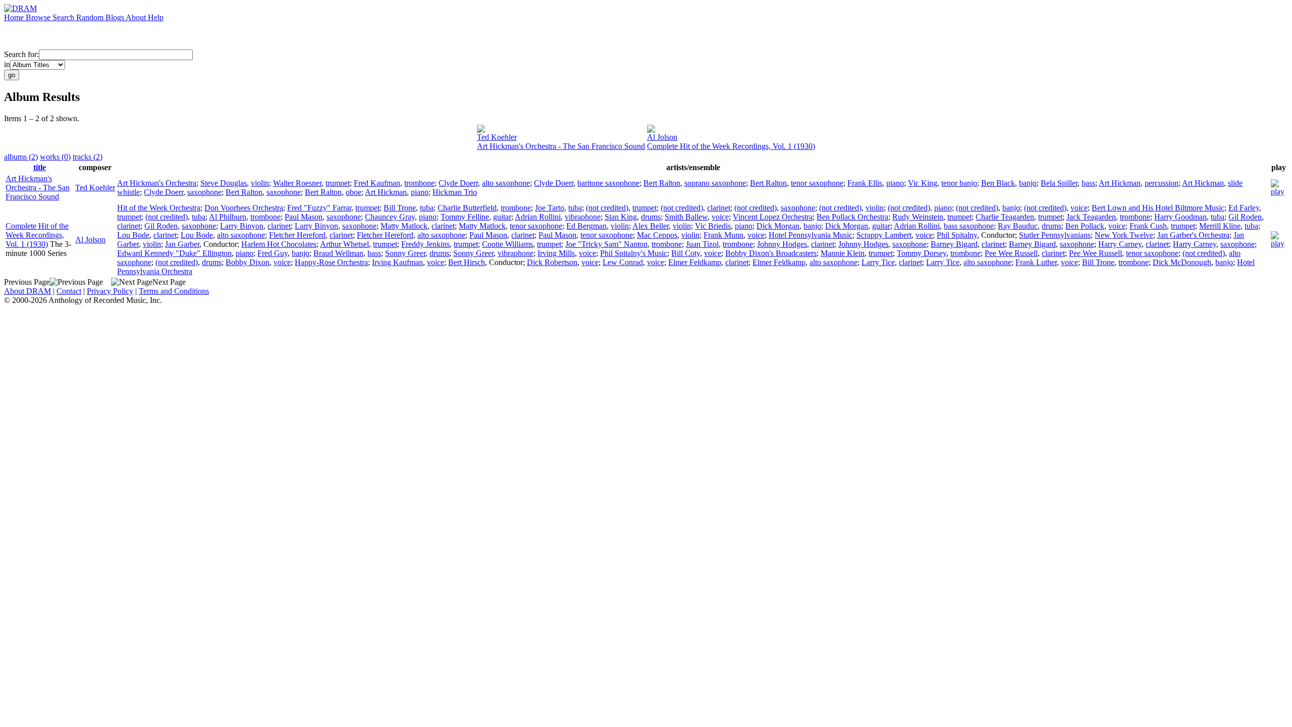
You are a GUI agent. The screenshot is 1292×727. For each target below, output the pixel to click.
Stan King (621, 217)
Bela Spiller (1059, 183)
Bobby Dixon (248, 262)
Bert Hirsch (466, 262)
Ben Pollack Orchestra (852, 217)
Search (64, 17)
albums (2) (21, 156)
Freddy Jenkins (425, 244)
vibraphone (583, 217)
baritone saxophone (608, 183)
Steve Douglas (223, 183)
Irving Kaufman (397, 262)
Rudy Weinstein (917, 217)
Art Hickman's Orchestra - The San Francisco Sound (561, 146)
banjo (1028, 183)
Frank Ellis (864, 183)
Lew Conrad (623, 262)
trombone (419, 183)
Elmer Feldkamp (694, 262)
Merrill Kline (1220, 226)
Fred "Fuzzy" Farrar (319, 207)
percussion (1161, 183)
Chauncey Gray (390, 217)
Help (156, 17)
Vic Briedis (713, 226)
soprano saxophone (715, 183)
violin (260, 183)
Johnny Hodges (782, 244)
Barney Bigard (954, 244)
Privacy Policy (110, 291)
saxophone (204, 192)
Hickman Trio (455, 192)
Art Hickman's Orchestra (156, 183)
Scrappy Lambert (883, 235)
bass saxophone (969, 226)
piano (895, 183)
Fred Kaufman (377, 183)
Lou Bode (133, 235)
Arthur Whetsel (344, 244)
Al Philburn (227, 217)
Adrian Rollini (538, 217)
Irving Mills (556, 253)
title (39, 167)
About (137, 17)
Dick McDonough (1182, 262)
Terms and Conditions (174, 291)
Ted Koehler (497, 137)
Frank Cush (1148, 226)
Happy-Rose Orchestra (331, 262)
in (7, 64)
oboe (353, 192)
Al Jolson (662, 137)
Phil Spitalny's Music (633, 253)
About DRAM (27, 291)
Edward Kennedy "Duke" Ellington (174, 253)
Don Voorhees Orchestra (243, 207)
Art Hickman (1120, 183)
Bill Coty (685, 253)
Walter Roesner (297, 183)
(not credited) (607, 207)
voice (1079, 207)
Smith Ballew (686, 217)
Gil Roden (1245, 217)
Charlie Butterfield (467, 207)
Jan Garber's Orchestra (1193, 235)
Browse (39, 17)
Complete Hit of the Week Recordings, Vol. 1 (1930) (731, 146)
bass (1088, 183)
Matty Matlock (404, 226)
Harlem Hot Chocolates (278, 244)
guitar (502, 217)
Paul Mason (303, 217)
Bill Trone (400, 207)
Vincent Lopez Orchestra (773, 217)
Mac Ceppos (657, 235)
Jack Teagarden (1091, 217)
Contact (69, 291)
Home (15, 17)
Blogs (115, 17)
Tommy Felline (465, 217)
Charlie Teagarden (1005, 217)
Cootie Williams (507, 244)
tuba (427, 207)
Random (90, 17)
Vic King (922, 183)
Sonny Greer (405, 253)
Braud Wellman (338, 253)
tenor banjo (959, 183)
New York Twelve (1124, 235)
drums (651, 217)
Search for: (21, 54)
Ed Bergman (586, 226)
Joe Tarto (549, 207)
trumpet (338, 183)
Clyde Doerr (458, 183)
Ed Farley (1243, 207)
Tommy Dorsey (921, 253)
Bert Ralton (661, 183)
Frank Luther (1036, 262)
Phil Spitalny (957, 235)
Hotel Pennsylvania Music (810, 235)
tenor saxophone (817, 183)
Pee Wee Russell (1011, 253)
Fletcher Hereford (297, 235)
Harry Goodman (1180, 217)
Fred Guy (272, 253)
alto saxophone (506, 183)
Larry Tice (878, 262)
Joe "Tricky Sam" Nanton (606, 244)
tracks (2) (87, 156)
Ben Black (998, 183)
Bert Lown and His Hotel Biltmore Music (1158, 207)
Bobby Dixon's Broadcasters (771, 253)
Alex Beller (650, 226)
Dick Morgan (778, 226)
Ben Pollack (1084, 226)
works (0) (55, 156)
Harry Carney (1120, 244)
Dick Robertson (552, 262)
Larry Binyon (241, 226)
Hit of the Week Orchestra (158, 207)
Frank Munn (723, 235)
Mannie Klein (843, 253)
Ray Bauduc (1018, 226)
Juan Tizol (702, 244)
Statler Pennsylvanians (1055, 235)
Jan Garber (182, 244)
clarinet (718, 207)
